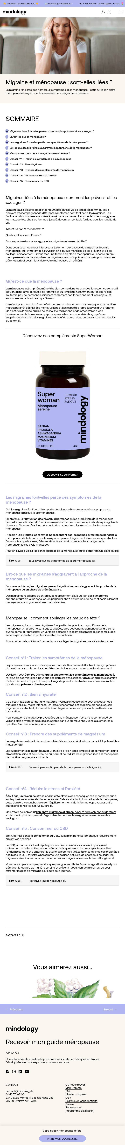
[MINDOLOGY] (14, 12)
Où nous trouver (75, 1084)
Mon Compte (73, 1087)
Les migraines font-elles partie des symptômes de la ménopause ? (49, 142)
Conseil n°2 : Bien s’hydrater (26, 164)
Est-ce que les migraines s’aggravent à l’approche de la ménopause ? (51, 147)
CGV (68, 1097)
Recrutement (73, 1107)
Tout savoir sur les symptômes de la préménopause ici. (62, 560)
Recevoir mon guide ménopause (52, 1041)
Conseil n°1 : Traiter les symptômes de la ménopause (40, 158)
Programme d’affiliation (79, 1110)
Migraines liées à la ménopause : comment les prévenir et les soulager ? (52, 131)
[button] (121, 12)
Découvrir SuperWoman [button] (62, 474)
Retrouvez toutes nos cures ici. (47, 880)
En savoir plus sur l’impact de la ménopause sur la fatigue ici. (65, 767)
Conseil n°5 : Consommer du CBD (29, 180)
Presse (69, 1104)
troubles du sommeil (99, 668)
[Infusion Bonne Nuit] (62, 404)
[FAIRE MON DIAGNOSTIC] (62, 1135)
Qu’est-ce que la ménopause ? (28, 136)
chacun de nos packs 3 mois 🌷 (105, 3)
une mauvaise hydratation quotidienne (63, 701)
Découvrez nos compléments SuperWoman (62, 335)
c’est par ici (111, 550)
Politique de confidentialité (81, 1100)
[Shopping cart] (108, 12)
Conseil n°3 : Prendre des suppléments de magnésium (42, 169)
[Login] (102, 12)
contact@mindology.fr (19, 1091)
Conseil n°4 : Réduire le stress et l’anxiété (33, 175)
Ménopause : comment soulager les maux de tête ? (40, 153)
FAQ (67, 1091)
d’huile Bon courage (83, 864)
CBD (12, 845)
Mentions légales (75, 1094)
